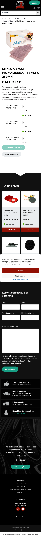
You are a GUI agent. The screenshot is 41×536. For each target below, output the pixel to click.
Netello (24, 530)
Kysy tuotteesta (11, 154)
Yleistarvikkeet (22, 19)
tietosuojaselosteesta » (11, 363)
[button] (35, 30)
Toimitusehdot (20, 517)
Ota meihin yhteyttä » (19, 413)
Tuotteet (12, 19)
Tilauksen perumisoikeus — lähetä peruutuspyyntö (20, 534)
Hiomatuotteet (7, 21)
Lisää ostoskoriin (13, 147)
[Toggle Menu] (2, 7)
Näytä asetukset (20, 276)
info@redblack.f (20, 505)
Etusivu (4, 19)
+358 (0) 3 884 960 (20, 503)
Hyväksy (20, 270)
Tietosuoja (16, 279)
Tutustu (11, 229)
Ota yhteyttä (35, 2)
